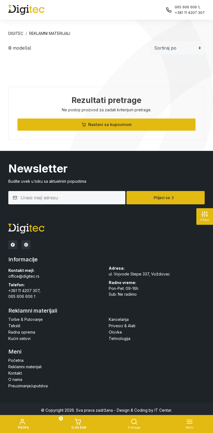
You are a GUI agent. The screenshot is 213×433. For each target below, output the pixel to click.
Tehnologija (119, 338)
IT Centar (162, 410)
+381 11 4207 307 (190, 12)
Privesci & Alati (122, 325)
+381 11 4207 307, (24, 290)
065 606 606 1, (188, 7)
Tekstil (14, 325)
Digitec (15, 33)
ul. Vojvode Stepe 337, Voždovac (139, 274)
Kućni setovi (19, 338)
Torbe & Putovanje (25, 319)
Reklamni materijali (49, 33)
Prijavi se (162, 197)
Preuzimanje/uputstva (28, 385)
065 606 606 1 (21, 296)
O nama (15, 379)
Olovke (115, 332)
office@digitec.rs (23, 276)
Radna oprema (21, 332)
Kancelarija (119, 319)
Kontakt (15, 373)
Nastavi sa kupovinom (109, 124)
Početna (16, 360)
